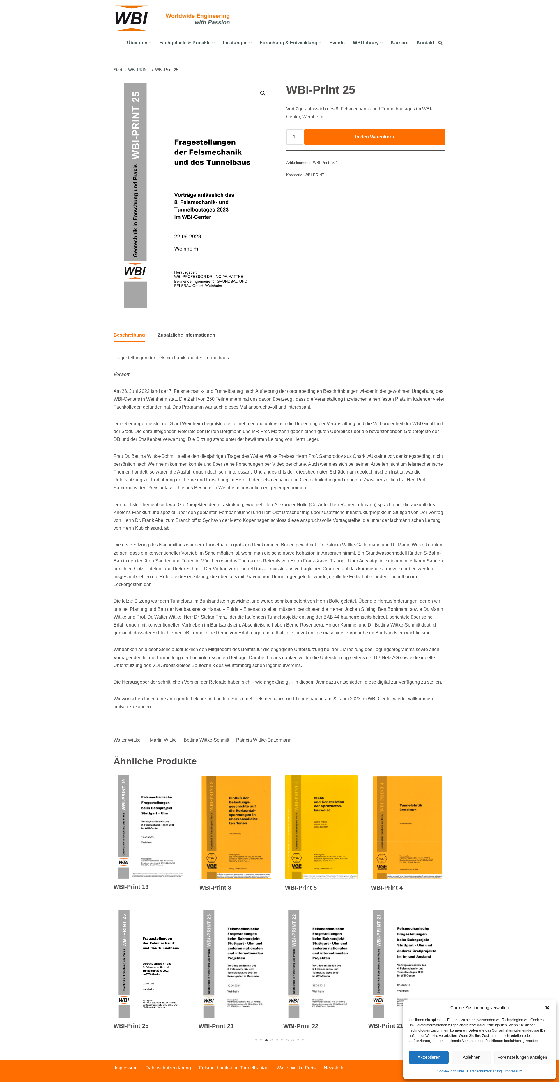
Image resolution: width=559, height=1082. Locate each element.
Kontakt (425, 42)
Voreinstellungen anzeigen (522, 1057)
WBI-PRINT (138, 69)
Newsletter (335, 1067)
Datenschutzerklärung (484, 1071)
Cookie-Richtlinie (450, 1071)
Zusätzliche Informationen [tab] (186, 334)
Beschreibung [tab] (129, 334)
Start (118, 69)
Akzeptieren (429, 1057)
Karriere (399, 42)
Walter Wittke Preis (296, 1067)
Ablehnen (471, 1057)
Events (337, 42)
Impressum (513, 1071)
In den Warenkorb (374, 136)
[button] (547, 1008)
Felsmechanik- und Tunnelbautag (233, 1067)
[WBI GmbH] (132, 18)
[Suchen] (440, 43)
